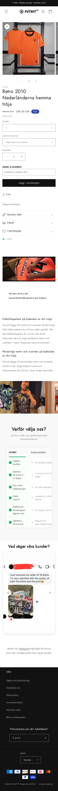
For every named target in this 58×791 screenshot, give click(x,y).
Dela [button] (8, 194)
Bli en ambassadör (16, 717)
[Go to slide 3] (29, 629)
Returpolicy (12, 695)
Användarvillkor (14, 702)
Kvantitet (6, 150)
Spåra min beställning (17, 680)
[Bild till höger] (36, 81)
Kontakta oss (13, 687)
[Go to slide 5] (35, 629)
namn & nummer (10, 135)
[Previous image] (8, 592)
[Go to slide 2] (26, 629)
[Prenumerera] (45, 738)
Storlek (5, 121)
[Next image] (50, 592)
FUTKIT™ (15, 784)
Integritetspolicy (46, 784)
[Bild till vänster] (21, 81)
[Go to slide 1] (23, 629)
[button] (6, 11)
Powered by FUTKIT (28, 784)
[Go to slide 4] (32, 629)
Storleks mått (13, 709)
